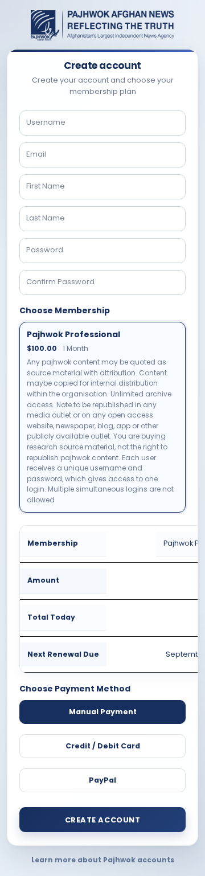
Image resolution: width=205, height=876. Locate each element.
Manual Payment (103, 712)
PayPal (102, 780)
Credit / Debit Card (102, 746)
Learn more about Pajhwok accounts (102, 860)
